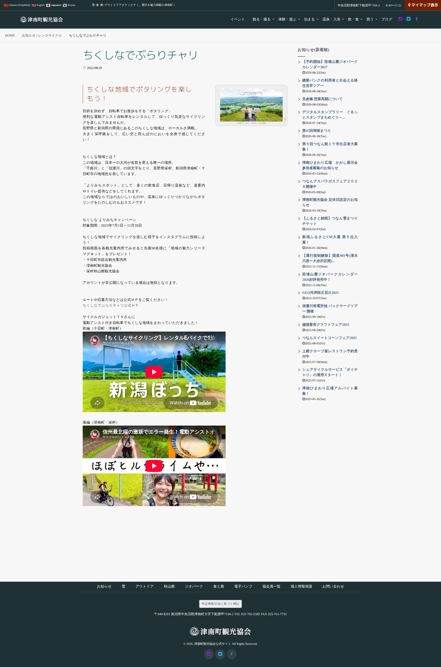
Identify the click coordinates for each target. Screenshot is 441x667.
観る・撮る (262, 19)
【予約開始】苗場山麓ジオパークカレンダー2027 (330, 64)
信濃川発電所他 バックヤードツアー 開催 (330, 308)
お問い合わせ (333, 587)
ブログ (386, 19)
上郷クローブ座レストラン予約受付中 (330, 354)
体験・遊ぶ (287, 19)
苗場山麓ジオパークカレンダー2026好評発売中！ (330, 277)
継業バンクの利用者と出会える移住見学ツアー (330, 83)
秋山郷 (169, 587)
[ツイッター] (408, 19)
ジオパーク (194, 587)
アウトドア (145, 587)
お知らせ (104, 587)
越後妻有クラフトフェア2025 (325, 325)
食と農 (218, 587)
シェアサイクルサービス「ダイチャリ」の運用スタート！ (330, 372)
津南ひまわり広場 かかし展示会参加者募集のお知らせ (330, 165)
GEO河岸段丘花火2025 (320, 293)
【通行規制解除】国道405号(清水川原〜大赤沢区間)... (330, 258)
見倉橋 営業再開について (322, 99)
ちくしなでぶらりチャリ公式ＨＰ (111, 306)
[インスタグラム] (400, 19)
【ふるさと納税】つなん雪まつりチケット (330, 221)
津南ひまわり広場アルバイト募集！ (330, 391)
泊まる (309, 19)
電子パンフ (243, 587)
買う (370, 19)
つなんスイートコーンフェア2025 (329, 338)
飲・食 (353, 19)
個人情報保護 (301, 587)
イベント (237, 19)
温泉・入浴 (331, 19)
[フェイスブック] (416, 19)
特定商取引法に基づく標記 (220, 603)
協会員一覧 (271, 587)
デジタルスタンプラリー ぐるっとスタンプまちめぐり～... (330, 115)
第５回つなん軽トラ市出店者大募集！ (330, 146)
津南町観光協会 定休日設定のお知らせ (330, 202)
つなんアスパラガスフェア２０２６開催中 (330, 184)
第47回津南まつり (316, 131)
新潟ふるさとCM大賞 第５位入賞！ (330, 239)
